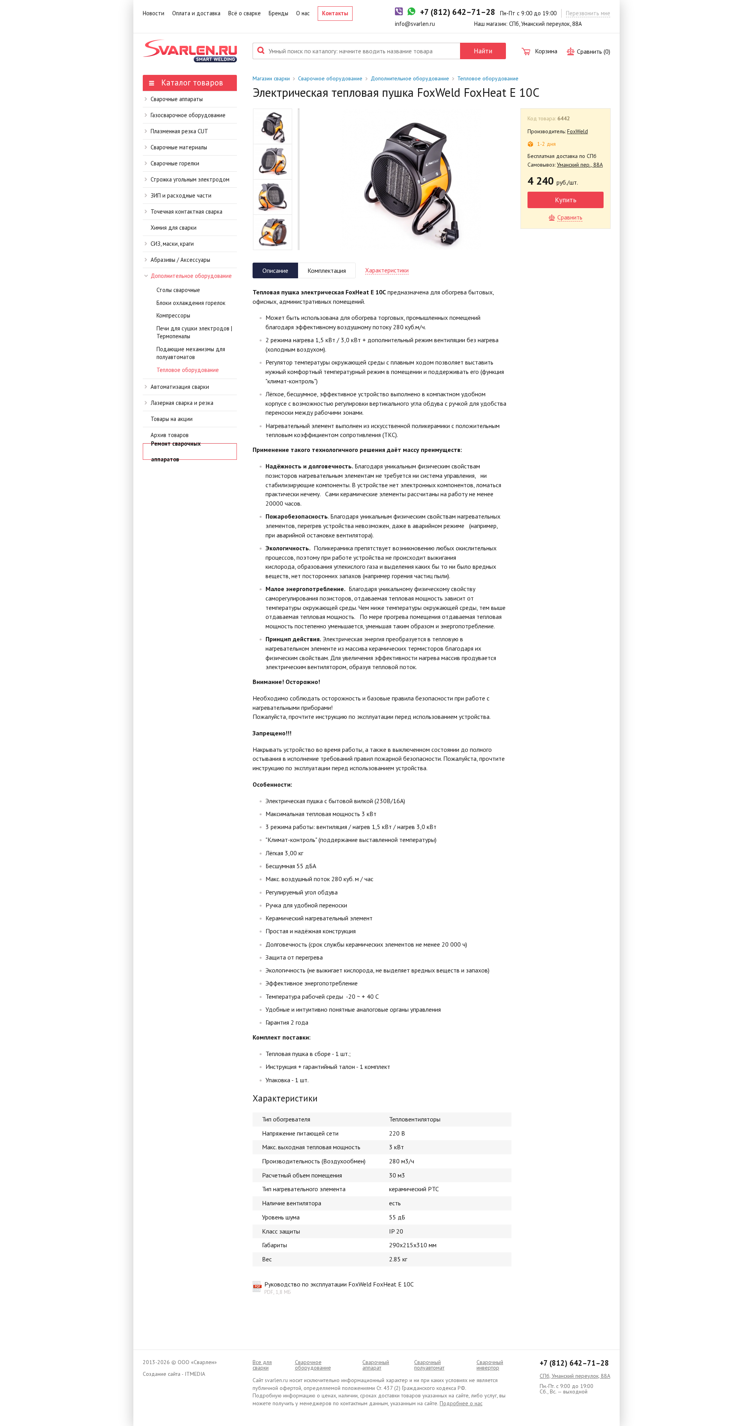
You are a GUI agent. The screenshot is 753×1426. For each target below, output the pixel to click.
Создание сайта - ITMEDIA (174, 1373)
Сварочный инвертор (490, 1365)
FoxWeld (577, 131)
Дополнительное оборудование (191, 275)
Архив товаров (170, 435)
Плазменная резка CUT (179, 131)
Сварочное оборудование (330, 78)
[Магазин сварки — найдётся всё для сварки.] (190, 51)
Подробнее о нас (461, 1403)
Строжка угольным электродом (190, 179)
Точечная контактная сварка (186, 211)
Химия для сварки (173, 227)
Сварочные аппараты (177, 99)
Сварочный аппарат (375, 1365)
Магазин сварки (271, 78)
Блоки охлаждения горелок (191, 303)
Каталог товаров (191, 82)
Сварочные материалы (179, 147)
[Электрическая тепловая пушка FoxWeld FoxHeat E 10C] (410, 179)
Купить (566, 199)
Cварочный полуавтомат (429, 1365)
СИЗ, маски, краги (172, 243)
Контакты (335, 13)
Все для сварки (262, 1365)
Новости (153, 13)
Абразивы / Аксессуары (180, 259)
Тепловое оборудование (187, 370)
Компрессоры (173, 315)
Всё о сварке (244, 13)
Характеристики (387, 270)
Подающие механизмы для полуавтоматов (190, 353)
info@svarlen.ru (415, 23)
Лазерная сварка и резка (182, 402)
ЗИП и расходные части (181, 195)
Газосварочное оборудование (188, 115)
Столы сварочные (178, 290)
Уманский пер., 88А (580, 164)
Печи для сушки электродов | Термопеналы (194, 332)
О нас (303, 13)
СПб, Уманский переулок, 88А (575, 1376)
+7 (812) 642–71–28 (574, 1363)
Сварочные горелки (175, 163)
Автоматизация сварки (180, 386)
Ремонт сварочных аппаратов (176, 451)
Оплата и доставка (196, 13)
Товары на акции (172, 419)
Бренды (278, 13)
